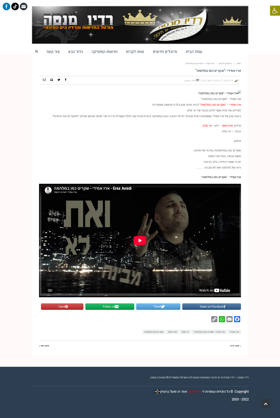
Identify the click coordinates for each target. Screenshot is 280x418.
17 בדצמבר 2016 (214, 80)
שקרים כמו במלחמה (214, 177)
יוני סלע (185, 332)
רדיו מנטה (194, 391)
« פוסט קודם (235, 345)
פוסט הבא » (44, 345)
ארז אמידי (235, 177)
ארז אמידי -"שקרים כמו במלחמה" (209, 332)
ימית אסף (172, 332)
